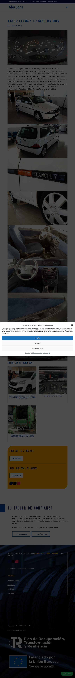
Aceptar (37, 338)
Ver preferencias (37, 348)
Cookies (27, 353)
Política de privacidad (36, 353)
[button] (72, 325)
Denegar (38, 343)
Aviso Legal (46, 353)
